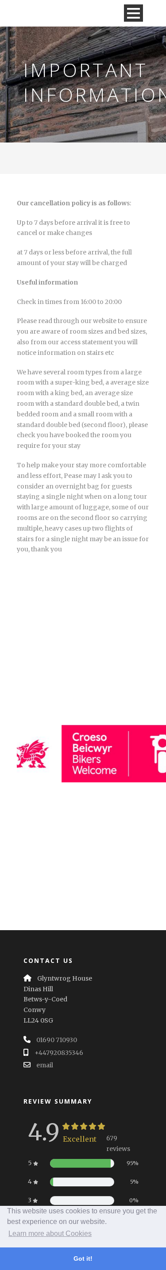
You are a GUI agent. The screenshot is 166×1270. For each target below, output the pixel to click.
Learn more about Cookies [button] (50, 1233)
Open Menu (133, 13)
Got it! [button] (83, 1258)
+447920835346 (59, 1053)
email (44, 1065)
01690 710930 (56, 1040)
